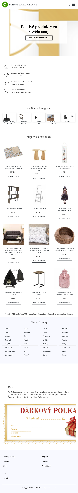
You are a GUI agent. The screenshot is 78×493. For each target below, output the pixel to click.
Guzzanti (46, 347)
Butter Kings (47, 351)
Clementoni (9, 355)
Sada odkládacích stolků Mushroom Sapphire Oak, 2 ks (39, 168)
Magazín (45, 457)
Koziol (45, 332)
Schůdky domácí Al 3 (39, 208)
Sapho (26, 347)
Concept (8, 340)
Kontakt (6, 478)
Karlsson (65, 355)
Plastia (64, 340)
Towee (45, 355)
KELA (45, 328)
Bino (25, 351)
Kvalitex (45, 340)
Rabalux (65, 336)
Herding (45, 344)
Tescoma (65, 328)
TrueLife (26, 355)
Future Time (66, 347)
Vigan (26, 328)
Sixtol (64, 351)
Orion (7, 332)
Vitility (64, 344)
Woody (26, 340)
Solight (7, 344)
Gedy (25, 344)
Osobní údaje (46, 466)
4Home (7, 328)
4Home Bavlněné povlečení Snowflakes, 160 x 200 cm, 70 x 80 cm (39, 250)
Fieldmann (46, 336)
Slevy (5, 466)
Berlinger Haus (10, 351)
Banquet (65, 332)
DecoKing (8, 347)
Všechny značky (9, 457)
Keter (25, 336)
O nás (5, 473)
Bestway (27, 332)
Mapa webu (46, 461)
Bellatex (7, 336)
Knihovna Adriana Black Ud (13, 208)
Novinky (6, 461)
